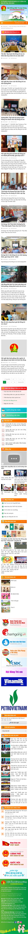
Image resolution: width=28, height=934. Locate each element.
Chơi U (12, 607)
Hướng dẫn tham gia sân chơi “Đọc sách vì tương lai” (16, 439)
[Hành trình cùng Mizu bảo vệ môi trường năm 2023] (14, 458)
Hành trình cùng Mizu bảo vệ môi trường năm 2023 (14, 467)
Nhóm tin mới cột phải (11, 735)
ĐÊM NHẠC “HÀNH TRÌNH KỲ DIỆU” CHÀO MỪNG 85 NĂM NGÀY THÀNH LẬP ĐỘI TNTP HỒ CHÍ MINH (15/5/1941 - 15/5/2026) (19, 787)
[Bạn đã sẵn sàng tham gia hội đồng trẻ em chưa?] (14, 311)
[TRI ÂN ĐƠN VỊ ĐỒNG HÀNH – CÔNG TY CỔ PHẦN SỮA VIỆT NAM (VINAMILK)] (5, 748)
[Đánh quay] (5, 583)
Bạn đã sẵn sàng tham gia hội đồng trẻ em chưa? (13, 323)
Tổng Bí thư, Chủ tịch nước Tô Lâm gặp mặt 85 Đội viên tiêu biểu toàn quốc (19, 767)
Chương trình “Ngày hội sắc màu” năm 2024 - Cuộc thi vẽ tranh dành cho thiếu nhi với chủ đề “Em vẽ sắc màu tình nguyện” (16, 822)
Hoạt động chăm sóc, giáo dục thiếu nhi (14, 394)
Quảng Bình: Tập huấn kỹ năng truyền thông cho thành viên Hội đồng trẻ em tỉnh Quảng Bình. (13, 118)
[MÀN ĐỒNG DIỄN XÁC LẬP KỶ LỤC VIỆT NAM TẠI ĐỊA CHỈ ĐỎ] (5, 754)
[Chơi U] (5, 610)
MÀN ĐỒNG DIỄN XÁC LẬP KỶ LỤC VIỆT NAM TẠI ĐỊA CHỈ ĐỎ (19, 754)
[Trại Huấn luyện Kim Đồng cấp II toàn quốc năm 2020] (20, 545)
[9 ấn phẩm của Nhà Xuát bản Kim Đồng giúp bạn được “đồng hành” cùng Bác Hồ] (14, 531)
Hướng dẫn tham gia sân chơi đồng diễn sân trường (16, 430)
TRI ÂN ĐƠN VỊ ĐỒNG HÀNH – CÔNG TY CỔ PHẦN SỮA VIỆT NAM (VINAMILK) (19, 747)
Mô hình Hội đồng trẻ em (7, 28)
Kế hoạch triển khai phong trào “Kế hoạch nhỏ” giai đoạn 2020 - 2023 (16, 811)
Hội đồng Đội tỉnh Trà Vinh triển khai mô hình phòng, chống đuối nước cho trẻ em (13, 285)
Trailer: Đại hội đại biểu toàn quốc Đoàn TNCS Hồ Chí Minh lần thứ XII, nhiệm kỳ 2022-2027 (20, 480)
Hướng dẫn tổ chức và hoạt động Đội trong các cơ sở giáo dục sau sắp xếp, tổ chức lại (16, 425)
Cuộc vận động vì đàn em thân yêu (17, 26)
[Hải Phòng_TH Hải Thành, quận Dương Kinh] (20, 487)
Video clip (8, 449)
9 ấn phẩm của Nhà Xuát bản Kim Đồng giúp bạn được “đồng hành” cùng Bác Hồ (14, 539)
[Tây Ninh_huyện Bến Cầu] (7, 487)
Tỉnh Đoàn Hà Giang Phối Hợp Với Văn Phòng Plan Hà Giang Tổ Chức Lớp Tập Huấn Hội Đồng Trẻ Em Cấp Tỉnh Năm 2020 (13, 192)
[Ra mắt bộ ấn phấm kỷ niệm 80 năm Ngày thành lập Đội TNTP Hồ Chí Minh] (7, 545)
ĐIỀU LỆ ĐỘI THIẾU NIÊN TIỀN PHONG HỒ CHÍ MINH (16, 443)
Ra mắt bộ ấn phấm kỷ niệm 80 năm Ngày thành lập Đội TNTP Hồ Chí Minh (7, 552)
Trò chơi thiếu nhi (10, 577)
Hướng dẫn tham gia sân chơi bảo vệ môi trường (16, 434)
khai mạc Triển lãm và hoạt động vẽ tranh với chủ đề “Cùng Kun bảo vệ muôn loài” (19, 740)
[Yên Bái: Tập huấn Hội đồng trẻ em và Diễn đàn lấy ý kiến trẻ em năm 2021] (14, 43)
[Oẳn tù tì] (5, 589)
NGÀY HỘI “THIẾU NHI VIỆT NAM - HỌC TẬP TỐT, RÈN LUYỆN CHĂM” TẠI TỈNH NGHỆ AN (19, 774)
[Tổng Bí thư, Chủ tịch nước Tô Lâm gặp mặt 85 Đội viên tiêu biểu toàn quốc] (5, 768)
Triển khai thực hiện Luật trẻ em (12, 397)
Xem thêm (23, 420)
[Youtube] (18, 922)
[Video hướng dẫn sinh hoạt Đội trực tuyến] (7, 473)
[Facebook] (16, 922)
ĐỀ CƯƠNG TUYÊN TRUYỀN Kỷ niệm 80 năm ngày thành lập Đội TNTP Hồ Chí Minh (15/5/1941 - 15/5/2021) (16, 828)
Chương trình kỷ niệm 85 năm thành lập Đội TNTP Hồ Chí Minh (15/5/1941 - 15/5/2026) (19, 760)
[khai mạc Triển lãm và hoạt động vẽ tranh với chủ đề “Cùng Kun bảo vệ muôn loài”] (5, 741)
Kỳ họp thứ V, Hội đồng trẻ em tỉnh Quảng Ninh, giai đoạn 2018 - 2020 (14, 256)
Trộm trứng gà (14, 600)
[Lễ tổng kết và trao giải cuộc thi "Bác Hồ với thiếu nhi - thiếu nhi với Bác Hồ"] (20, 559)
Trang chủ (5, 26)
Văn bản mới (8, 420)
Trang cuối (20, 382)
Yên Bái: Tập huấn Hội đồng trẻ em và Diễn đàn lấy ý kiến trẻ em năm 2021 (12, 55)
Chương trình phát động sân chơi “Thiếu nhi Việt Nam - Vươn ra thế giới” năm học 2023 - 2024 (16, 817)
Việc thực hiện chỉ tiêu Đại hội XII (12, 391)
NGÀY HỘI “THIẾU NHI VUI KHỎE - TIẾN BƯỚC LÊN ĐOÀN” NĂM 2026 (19, 794)
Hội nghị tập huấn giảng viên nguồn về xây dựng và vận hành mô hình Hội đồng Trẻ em (13, 359)
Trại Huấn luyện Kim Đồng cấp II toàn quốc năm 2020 (20, 551)
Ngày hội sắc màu (8, 403)
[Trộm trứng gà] (5, 603)
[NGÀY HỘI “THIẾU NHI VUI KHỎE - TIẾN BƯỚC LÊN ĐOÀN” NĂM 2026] (5, 795)
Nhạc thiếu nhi (9, 500)
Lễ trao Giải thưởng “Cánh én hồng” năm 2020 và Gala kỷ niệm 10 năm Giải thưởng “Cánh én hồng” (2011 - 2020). (7, 569)
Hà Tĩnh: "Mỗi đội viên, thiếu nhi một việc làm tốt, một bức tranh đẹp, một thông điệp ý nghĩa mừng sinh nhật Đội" (16, 834)
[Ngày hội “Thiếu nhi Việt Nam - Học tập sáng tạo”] (5, 781)
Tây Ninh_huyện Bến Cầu (7, 493)
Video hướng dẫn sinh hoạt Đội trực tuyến (7, 478)
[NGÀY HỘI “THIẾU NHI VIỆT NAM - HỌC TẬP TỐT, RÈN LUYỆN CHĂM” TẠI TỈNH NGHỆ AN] (5, 774)
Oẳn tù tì (13, 587)
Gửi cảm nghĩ (15, 722)
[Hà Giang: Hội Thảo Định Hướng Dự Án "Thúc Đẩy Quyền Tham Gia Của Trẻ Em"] (14, 214)
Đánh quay (13, 580)
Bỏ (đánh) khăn (15, 594)
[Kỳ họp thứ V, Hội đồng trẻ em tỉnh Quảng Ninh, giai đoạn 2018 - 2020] (14, 244)
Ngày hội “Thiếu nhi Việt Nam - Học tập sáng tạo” (19, 780)
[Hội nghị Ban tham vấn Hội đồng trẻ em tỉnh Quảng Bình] (14, 71)
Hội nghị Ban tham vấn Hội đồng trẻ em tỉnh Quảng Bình (13, 82)
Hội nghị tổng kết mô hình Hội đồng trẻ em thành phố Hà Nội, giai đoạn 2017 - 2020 (13, 154)
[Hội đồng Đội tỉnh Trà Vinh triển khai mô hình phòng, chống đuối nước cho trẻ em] (14, 274)
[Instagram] (21, 922)
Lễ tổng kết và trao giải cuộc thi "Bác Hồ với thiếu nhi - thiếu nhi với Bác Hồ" (20, 567)
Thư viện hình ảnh (10, 521)
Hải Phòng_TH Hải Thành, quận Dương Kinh (20, 493)
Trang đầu (7, 379)
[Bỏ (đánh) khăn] (5, 596)
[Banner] (14, 13)
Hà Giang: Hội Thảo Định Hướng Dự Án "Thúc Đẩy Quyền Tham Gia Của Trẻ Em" (13, 225)
